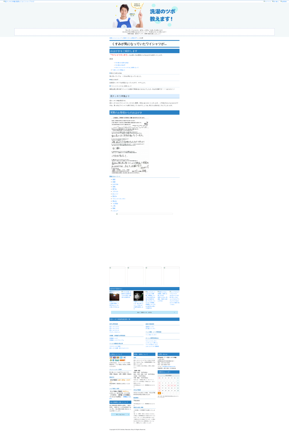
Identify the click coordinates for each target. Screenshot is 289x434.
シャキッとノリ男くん (152, 342)
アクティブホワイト (115, 332)
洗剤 (114, 187)
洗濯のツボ (126, 38)
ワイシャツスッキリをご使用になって (128, 67)
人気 (114, 206)
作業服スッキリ (114, 338)
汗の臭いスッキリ (150, 328)
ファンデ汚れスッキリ (152, 344)
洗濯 (114, 182)
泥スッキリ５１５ (114, 330)
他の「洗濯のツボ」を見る (144, 312)
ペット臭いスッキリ (151, 334)
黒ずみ (115, 196)
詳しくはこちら (120, 414)
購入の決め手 (121, 65)
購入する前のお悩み (123, 62)
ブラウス (115, 191)
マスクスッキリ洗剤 (115, 346)
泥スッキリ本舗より (119, 70)
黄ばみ (115, 201)
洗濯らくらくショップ (116, 38)
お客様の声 (134, 38)
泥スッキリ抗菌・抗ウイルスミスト (119, 348)
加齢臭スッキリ (150, 326)
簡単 (114, 208)
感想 (114, 179)
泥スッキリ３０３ (114, 326)
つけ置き (115, 203)
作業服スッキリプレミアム (117, 340)
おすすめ (115, 184)
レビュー (115, 211)
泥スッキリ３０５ (114, 328)
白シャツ (115, 194)
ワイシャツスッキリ (119, 199)
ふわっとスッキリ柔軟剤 (152, 346)
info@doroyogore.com (168, 366)
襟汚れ (115, 189)
